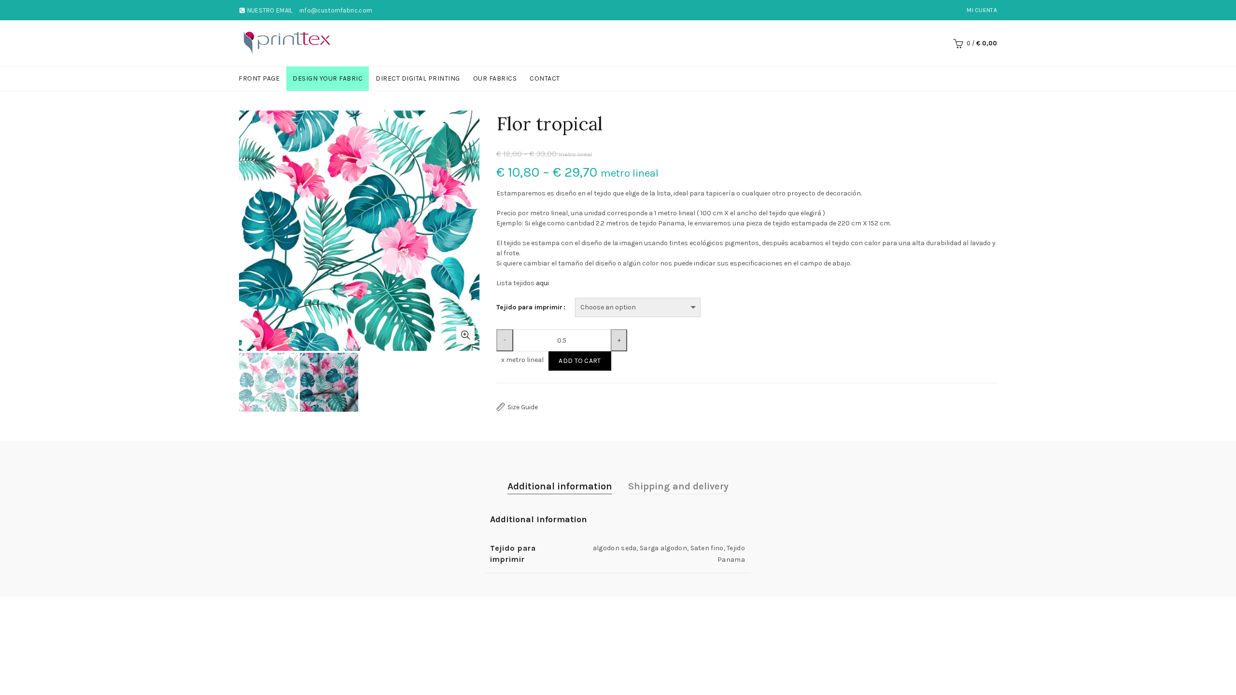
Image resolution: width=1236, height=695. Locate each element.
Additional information (559, 486)
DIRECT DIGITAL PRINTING (418, 78)
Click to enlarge (465, 335)
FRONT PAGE (259, 78)
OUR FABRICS (495, 78)
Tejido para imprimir (529, 307)
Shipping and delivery (678, 486)
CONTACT (545, 78)
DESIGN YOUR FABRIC (328, 78)
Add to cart (580, 361)
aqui (542, 283)
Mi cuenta (982, 10)
